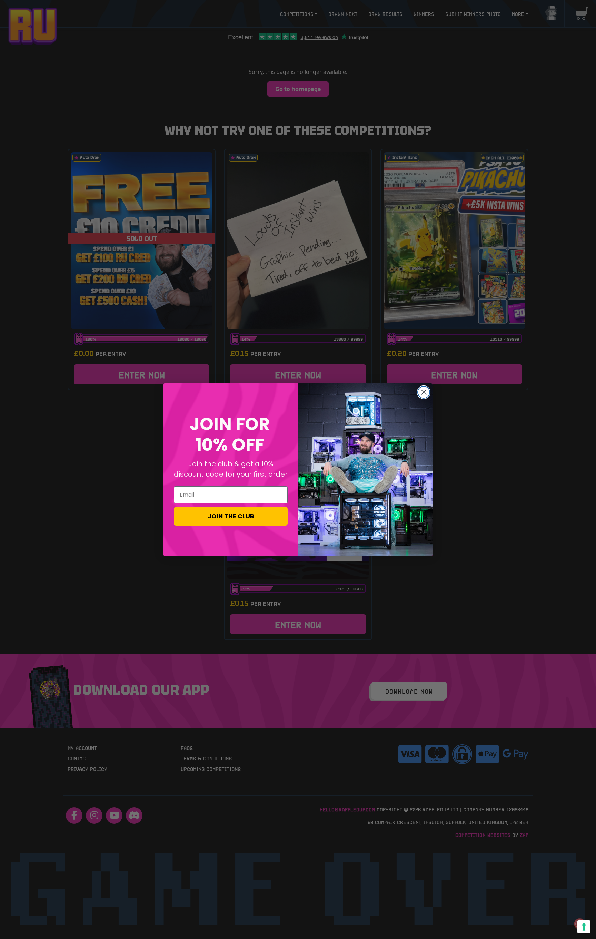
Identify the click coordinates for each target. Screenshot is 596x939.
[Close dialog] (424, 392)
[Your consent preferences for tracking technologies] (583, 926)
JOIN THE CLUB (231, 516)
